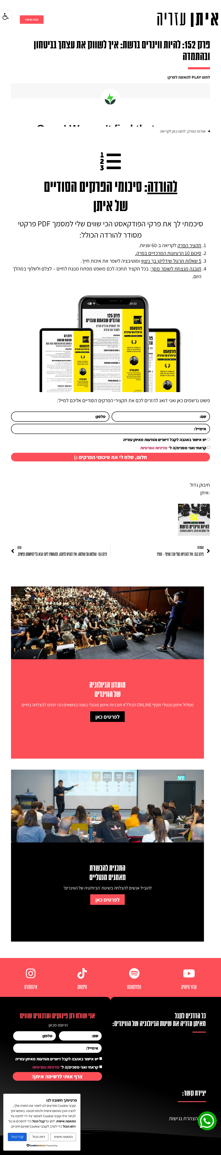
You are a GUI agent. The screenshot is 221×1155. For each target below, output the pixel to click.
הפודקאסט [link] (134, 987)
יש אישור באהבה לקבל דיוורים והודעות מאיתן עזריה (164, 439)
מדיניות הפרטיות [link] (153, 447)
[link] (5, 16)
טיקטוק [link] (82, 987)
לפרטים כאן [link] (107, 716)
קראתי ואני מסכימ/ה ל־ (173, 447)
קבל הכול (17, 1136)
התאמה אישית (63, 1136)
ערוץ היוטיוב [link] (189, 987)
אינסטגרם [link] (30, 987)
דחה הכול (38, 1136)
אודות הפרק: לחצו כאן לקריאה (183, 131)
